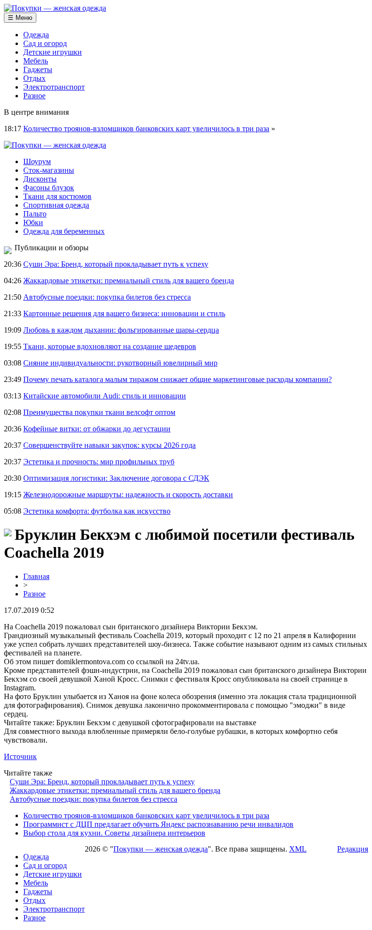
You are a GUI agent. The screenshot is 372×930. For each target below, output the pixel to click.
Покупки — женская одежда (160, 849)
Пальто (34, 214)
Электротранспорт (54, 87)
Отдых (34, 78)
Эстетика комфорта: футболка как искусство (96, 511)
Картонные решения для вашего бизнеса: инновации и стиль (124, 313)
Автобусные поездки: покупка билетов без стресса (107, 297)
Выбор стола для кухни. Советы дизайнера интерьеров (114, 833)
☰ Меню (20, 17)
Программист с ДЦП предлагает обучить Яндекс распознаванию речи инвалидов (158, 824)
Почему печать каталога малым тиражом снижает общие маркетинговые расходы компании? (177, 379)
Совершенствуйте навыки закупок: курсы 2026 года (109, 445)
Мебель (35, 61)
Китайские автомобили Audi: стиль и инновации (104, 396)
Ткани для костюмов (57, 196)
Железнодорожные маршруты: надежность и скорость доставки (128, 494)
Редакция (352, 849)
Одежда (36, 34)
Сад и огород (45, 43)
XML (298, 849)
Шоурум (37, 161)
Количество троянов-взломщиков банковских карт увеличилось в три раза (146, 128)
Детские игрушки (52, 52)
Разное (34, 95)
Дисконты (40, 179)
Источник (20, 756)
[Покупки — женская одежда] (55, 8)
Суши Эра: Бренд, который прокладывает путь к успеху (115, 264)
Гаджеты (37, 69)
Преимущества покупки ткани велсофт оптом (99, 412)
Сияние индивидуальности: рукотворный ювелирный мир (120, 363)
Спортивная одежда (56, 205)
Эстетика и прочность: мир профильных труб (98, 461)
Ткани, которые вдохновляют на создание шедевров (109, 346)
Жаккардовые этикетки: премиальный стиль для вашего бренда (128, 280)
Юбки (33, 222)
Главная (36, 576)
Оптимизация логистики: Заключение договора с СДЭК (116, 478)
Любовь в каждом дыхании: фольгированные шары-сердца (121, 330)
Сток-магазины (48, 170)
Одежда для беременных (64, 231)
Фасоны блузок (48, 187)
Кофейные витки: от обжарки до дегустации (96, 429)
